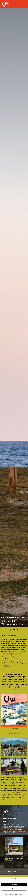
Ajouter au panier (14, 733)
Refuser (14, 888)
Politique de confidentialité (9, 894)
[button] (10, 630)
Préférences (14, 892)
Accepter (14, 884)
